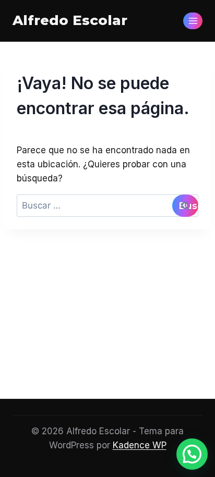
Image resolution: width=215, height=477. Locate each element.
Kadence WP (139, 445)
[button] (192, 454)
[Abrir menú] (192, 21)
